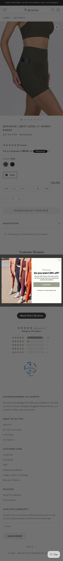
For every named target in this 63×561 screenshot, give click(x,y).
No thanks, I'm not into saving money (46, 290)
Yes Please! (46, 284)
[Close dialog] (59, 259)
